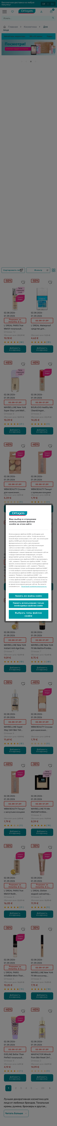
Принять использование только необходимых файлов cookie (28, 604)
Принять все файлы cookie (28, 595)
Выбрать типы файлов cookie (28, 614)
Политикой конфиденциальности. (34, 586)
